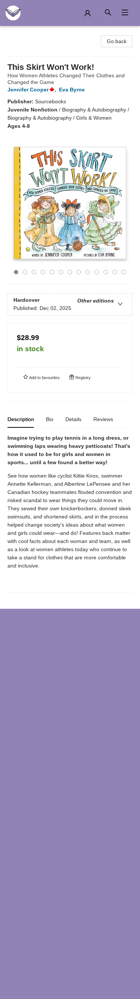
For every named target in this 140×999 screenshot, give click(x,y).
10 (96, 272)
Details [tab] (73, 419)
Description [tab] (20, 419)
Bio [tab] (49, 419)
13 (123, 272)
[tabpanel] (70, 513)
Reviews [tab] (103, 419)
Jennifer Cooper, (32, 90)
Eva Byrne (72, 90)
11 (105, 272)
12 (114, 272)
